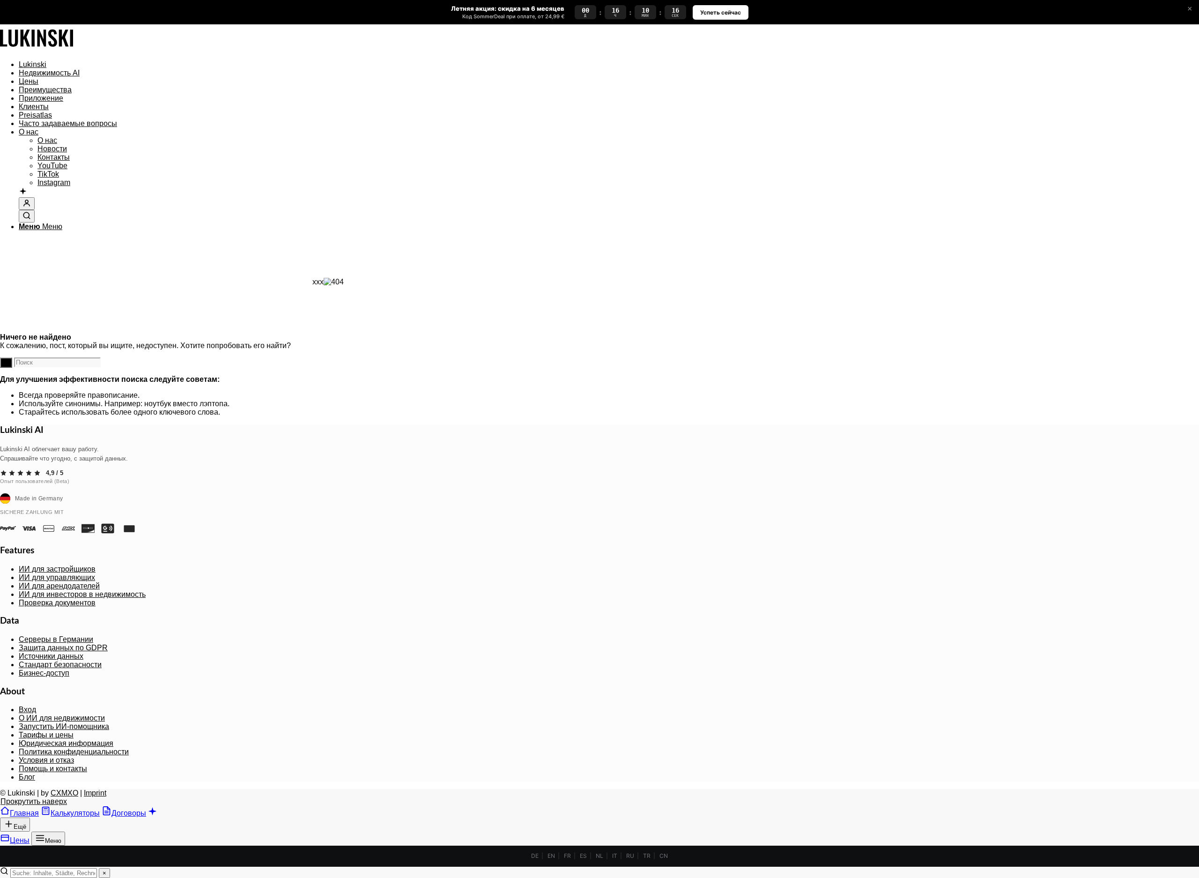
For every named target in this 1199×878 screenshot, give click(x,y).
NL (599, 855)
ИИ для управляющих (57, 577)
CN (663, 855)
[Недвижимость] (36, 48)
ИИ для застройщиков (57, 569)
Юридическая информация (66, 743)
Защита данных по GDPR (63, 648)
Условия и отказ (46, 760)
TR (647, 855)
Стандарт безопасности (60, 665)
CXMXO (64, 793)
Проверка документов (57, 603)
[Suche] (27, 216)
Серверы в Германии (56, 639)
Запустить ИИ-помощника (64, 726)
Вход (27, 710)
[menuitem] (337, 64)
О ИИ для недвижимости (62, 718)
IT (614, 855)
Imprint (95, 793)
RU (630, 855)
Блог (27, 777)
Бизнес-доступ (44, 673)
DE (535, 855)
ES (583, 855)
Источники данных (51, 656)
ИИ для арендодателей (59, 586)
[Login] (27, 203)
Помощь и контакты (53, 769)
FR (567, 855)
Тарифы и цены (46, 735)
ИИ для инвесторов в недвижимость (82, 594)
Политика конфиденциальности (74, 752)
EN (551, 855)
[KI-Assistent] (23, 192)
